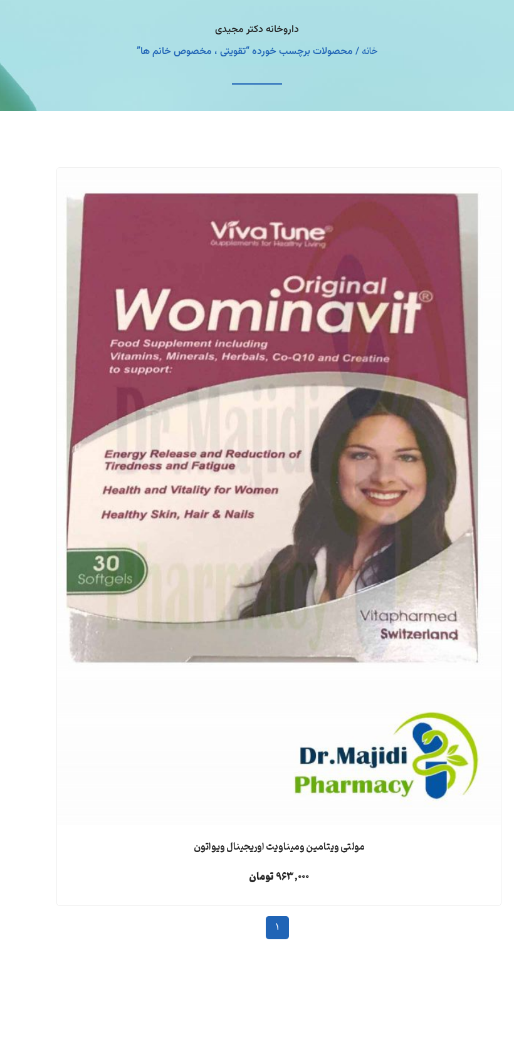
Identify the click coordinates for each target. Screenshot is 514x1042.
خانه (370, 52)
